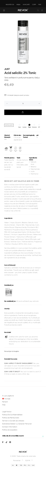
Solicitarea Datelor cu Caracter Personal (16, 424)
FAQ (3, 405)
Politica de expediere (9, 430)
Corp (34, 4)
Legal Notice (6, 411)
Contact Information (9, 427)
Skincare (26, 4)
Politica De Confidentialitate (12, 415)
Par (39, 4)
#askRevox (10, 4)
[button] (18, 460)
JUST (7, 69)
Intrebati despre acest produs (18, 95)
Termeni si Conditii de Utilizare (13, 421)
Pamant (5, 402)
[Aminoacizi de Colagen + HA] (8, 292)
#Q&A (18, 4)
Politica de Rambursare (10, 418)
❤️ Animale (6, 399)
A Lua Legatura (8, 396)
